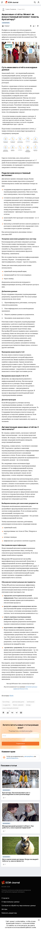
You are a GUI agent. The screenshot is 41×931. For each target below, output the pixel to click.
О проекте (5, 898)
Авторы (4, 909)
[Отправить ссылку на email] (21, 712)
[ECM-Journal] (11, 882)
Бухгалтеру (6, 22)
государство (7, 705)
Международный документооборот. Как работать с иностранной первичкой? (18, 827)
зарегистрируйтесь (12, 758)
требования (30, 702)
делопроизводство (18, 702)
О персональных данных (11, 902)
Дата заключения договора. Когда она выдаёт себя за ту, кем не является (20, 860)
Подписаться (20, 743)
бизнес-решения (18, 705)
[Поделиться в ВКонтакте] (12, 712)
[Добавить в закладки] (3, 712)
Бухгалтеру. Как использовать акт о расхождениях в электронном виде (16, 793)
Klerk (11, 696)
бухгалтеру (6, 702)
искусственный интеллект (10, 708)
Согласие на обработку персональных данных (19, 905)
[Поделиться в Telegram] (16, 712)
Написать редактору (9, 913)
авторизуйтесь (28, 756)
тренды (28, 705)
